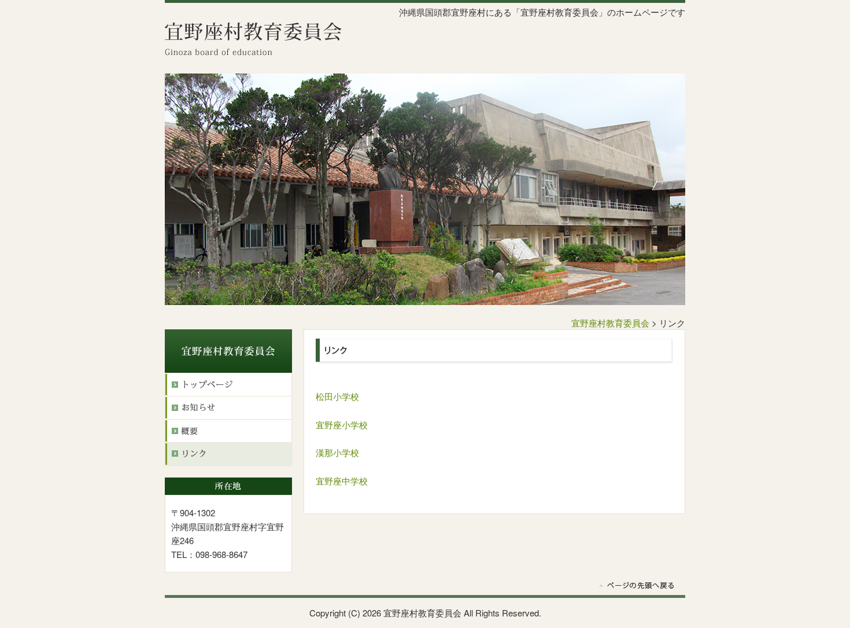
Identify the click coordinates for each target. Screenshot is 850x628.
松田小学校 (337, 396)
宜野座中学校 (342, 481)
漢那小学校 (337, 452)
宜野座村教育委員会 (610, 323)
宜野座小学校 (342, 424)
